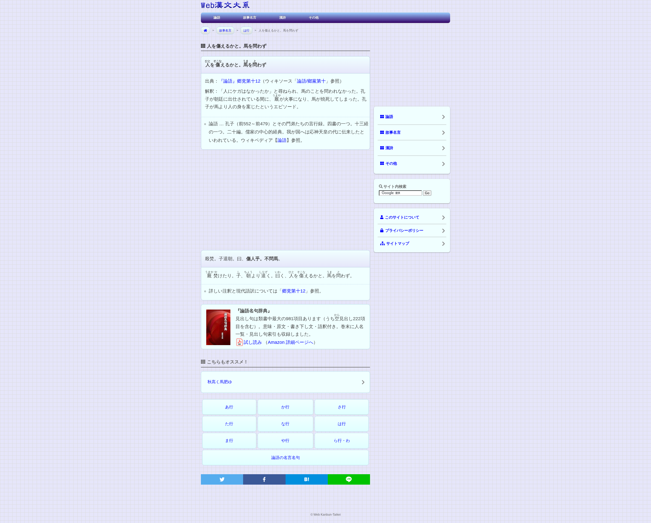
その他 (314, 17)
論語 (217, 17)
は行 (246, 30)
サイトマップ (397, 243)
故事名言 (249, 17)
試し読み (253, 342)
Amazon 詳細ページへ (290, 342)
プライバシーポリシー (404, 230)
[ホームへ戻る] (225, 6)
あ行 (229, 407)
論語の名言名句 (285, 457)
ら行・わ (342, 440)
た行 (229, 424)
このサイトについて (402, 217)
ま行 (229, 440)
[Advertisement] (285, 199)
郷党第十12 (293, 291)
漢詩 (282, 17)
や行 (285, 440)
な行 (285, 424)
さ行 (342, 407)
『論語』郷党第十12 (239, 81)
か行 (285, 407)
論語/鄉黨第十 (311, 81)
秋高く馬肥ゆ (220, 382)
